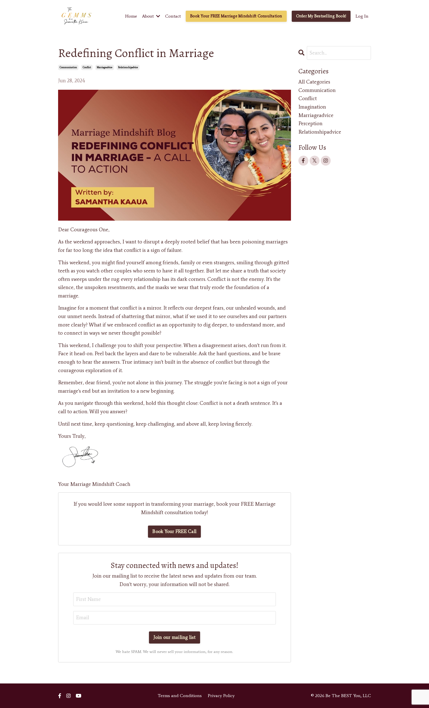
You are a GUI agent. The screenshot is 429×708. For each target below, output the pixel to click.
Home (131, 16)
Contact (173, 16)
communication (68, 67)
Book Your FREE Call (174, 531)
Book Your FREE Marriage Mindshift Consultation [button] (236, 16)
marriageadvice (104, 67)
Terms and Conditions (180, 695)
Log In (362, 16)
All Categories (314, 82)
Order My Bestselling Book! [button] (321, 16)
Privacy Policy (221, 695)
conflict (87, 67)
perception (310, 123)
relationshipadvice (128, 67)
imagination (312, 107)
